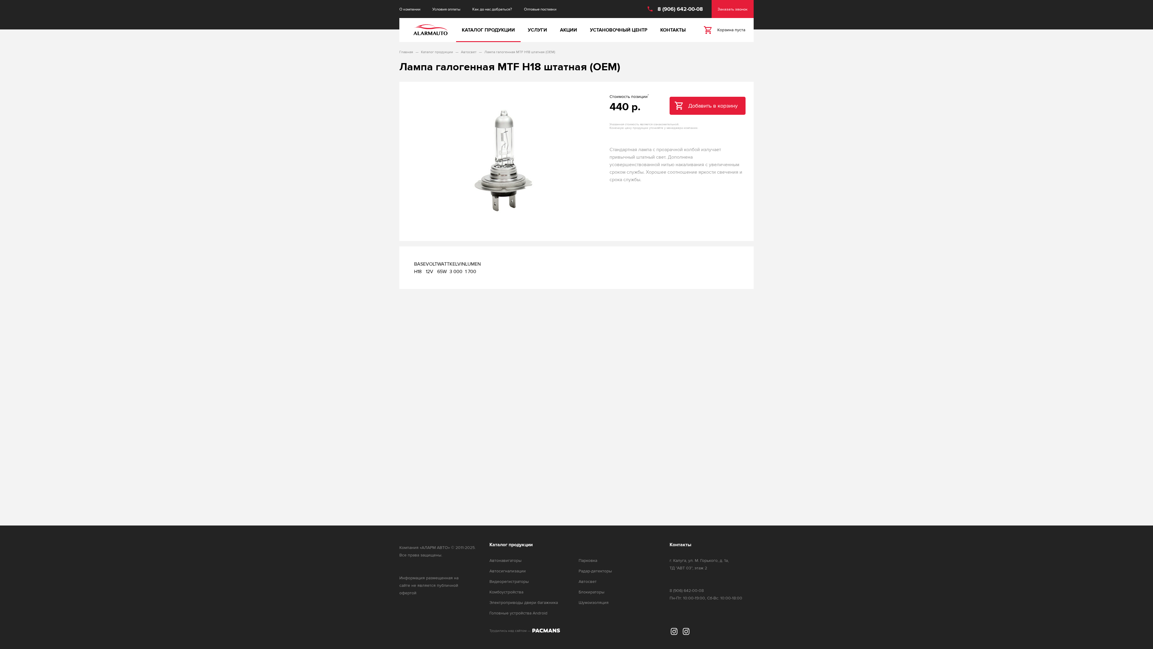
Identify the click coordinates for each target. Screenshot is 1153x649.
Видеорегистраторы (509, 581)
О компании (409, 9)
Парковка (588, 560)
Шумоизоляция (594, 602)
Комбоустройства (506, 592)
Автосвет (588, 581)
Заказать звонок (733, 9)
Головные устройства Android (518, 613)
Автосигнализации (507, 571)
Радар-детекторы (595, 571)
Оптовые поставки (540, 9)
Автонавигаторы (505, 560)
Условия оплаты (446, 9)
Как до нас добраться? (492, 9)
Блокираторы (591, 592)
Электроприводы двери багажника (523, 602)
